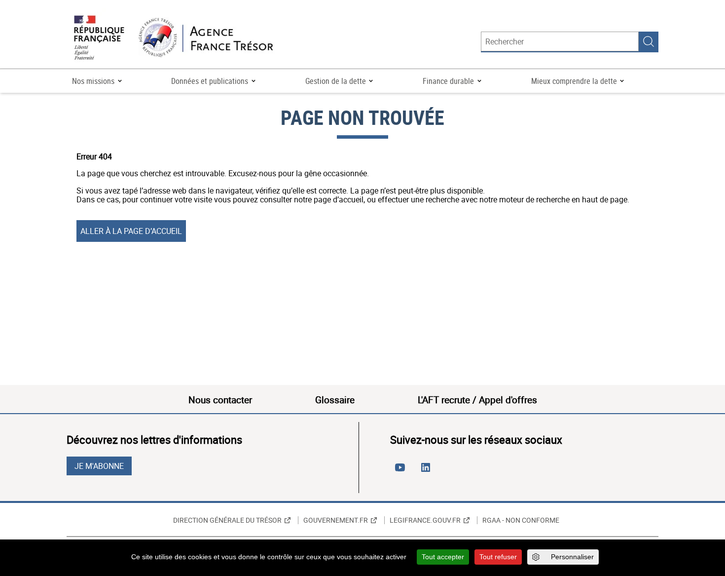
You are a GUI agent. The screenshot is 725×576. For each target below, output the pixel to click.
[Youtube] (402, 471)
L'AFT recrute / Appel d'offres (477, 399)
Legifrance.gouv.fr (425, 520)
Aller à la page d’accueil (131, 231)
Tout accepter (443, 557)
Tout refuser (498, 557)
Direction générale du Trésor (227, 520)
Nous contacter (220, 399)
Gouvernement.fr (335, 520)
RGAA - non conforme (520, 520)
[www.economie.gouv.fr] (99, 38)
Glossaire (335, 399)
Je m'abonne (99, 466)
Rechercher (648, 41)
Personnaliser (572, 557)
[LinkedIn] (427, 471)
